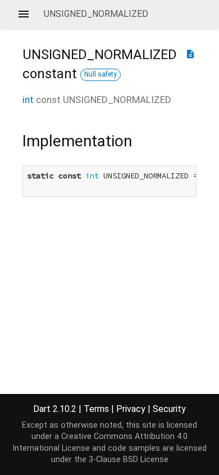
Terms (96, 409)
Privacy (130, 409)
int (28, 99)
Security (169, 409)
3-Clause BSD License (128, 459)
